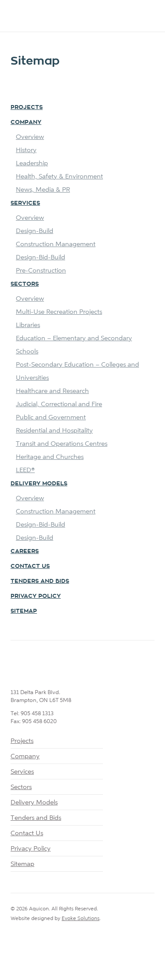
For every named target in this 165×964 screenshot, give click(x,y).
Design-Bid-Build (40, 257)
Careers (25, 551)
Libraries (28, 324)
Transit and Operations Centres (61, 443)
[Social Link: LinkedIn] (14, 936)
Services (25, 203)
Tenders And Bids (40, 581)
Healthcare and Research (52, 390)
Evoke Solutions (80, 918)
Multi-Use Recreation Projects (59, 311)
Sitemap (24, 611)
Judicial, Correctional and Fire (59, 403)
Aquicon (47, 17)
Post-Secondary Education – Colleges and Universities (77, 370)
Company (26, 122)
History (26, 149)
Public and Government (51, 417)
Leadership (32, 163)
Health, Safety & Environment (59, 176)
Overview (30, 136)
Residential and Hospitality (54, 430)
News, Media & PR (43, 189)
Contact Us (30, 566)
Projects (27, 107)
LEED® (25, 469)
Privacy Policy (36, 596)
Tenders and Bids (36, 817)
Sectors (25, 283)
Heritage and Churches (50, 456)
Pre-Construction (41, 270)
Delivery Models (39, 483)
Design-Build (34, 230)
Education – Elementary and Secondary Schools (74, 344)
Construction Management (55, 243)
